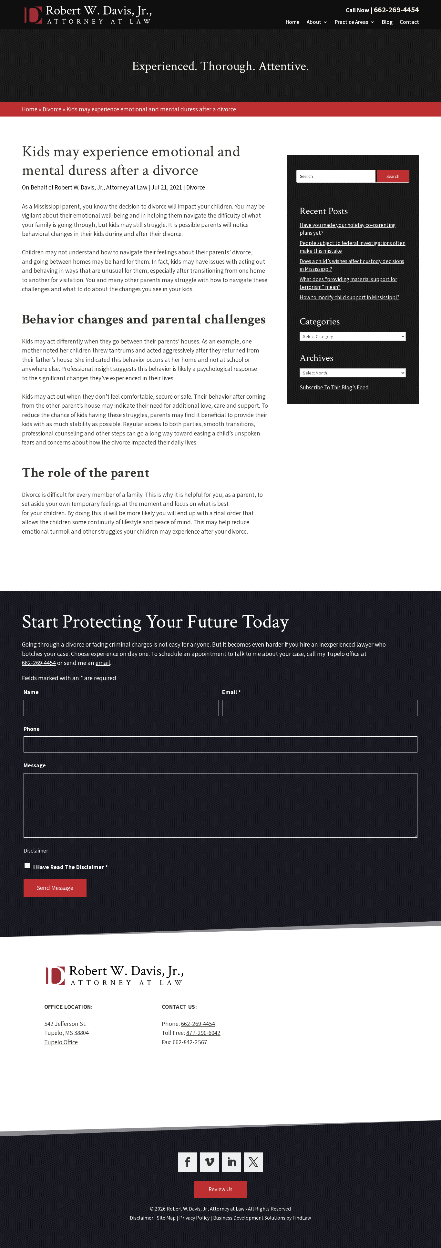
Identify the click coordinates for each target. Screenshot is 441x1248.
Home (293, 23)
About (314, 23)
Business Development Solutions (249, 1217)
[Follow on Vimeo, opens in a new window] (209, 1162)
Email (231, 692)
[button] (434, 1201)
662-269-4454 (396, 9)
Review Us (220, 1189)
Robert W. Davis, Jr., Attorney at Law (101, 187)
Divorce (195, 187)
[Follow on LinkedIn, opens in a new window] (231, 1162)
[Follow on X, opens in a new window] (253, 1162)
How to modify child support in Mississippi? (349, 297)
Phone (32, 728)
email (103, 663)
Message (35, 765)
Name (31, 692)
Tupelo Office (61, 1042)
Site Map (166, 1217)
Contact (409, 23)
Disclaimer (36, 850)
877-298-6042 (203, 1033)
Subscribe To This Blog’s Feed (334, 387)
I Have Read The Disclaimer (70, 867)
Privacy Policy (194, 1217)
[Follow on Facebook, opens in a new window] (187, 1162)
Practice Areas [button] (351, 23)
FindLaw (301, 1217)
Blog (387, 23)
